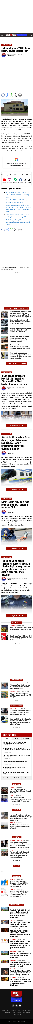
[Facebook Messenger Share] (7, 95)
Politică (16, 778)
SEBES (13, 1012)
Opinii (26, 778)
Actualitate (6, 778)
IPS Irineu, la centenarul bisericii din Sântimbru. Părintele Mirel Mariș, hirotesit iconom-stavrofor (17, 200)
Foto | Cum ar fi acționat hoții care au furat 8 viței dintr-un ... (16, 756)
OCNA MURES (7, 1012)
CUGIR (29, 1010)
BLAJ (19, 1010)
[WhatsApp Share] (11, 95)
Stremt (12, 269)
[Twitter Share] (15, 95)
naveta (27, 268)
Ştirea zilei (26, 738)
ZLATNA (19, 1012)
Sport (16, 738)
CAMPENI (24, 1010)
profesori (5, 269)
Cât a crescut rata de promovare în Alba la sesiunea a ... (16, 762)
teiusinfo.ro (11, 55)
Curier (6, 738)
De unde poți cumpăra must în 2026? (14, 767)
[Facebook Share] (3, 95)
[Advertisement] (16, 16)
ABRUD (3, 1010)
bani (21, 268)
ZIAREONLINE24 (17, 1015)
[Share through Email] (20, 95)
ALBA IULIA (14, 1010)
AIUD (8, 1010)
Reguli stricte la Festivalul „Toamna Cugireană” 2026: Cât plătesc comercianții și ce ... (16, 750)
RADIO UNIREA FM (26, 1012)
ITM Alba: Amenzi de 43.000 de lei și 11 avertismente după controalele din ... (14, 743)
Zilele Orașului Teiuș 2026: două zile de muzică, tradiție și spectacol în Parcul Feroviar (18, 222)
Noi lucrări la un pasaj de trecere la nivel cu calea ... (16, 773)
